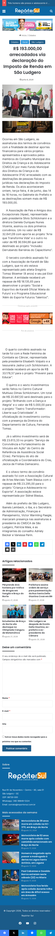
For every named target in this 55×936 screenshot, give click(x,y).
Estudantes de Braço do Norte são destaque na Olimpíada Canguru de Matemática (14, 627)
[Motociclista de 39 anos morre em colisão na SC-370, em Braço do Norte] (10, 825)
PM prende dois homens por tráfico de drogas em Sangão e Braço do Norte (13, 590)
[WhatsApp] (36, 544)
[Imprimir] (13, 549)
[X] (13, 544)
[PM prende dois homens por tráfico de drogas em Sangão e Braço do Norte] (14, 575)
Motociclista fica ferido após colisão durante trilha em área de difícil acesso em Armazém (36, 890)
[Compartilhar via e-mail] (7, 549)
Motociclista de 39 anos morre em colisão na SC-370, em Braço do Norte (35, 824)
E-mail (6, 711)
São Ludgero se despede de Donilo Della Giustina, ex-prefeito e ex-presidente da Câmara (39, 628)
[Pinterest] (24, 544)
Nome (6, 698)
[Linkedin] (19, 544)
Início (24, 35)
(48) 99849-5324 (21, 801)
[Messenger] (30, 544)
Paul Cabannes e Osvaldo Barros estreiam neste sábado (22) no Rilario (35, 874)
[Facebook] (7, 544)
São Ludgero (37, 42)
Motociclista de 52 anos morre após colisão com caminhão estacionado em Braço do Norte (36, 840)
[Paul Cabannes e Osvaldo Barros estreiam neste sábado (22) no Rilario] (10, 875)
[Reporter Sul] (27, 11)
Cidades (32, 35)
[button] (27, 127)
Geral (25, 42)
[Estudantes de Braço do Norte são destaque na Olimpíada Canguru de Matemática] (14, 611)
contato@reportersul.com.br (21, 804)
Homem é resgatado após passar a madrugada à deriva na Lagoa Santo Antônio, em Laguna (36, 858)
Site (4, 724)
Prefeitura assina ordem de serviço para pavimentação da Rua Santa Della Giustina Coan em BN (40, 590)
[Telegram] (42, 544)
